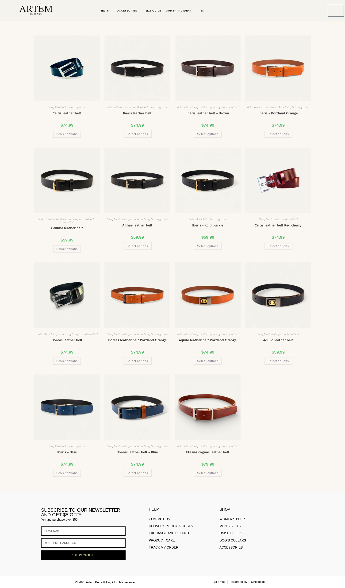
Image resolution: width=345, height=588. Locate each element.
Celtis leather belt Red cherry (278, 225)
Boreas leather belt (67, 340)
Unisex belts (70, 219)
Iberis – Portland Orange (278, 113)
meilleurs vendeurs (124, 107)
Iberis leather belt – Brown (208, 113)
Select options (67, 134)
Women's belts (87, 219)
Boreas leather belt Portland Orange (137, 340)
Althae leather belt (137, 225)
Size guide (153, 10)
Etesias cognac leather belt (207, 452)
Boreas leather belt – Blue (137, 452)
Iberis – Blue (67, 452)
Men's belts (61, 107)
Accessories (127, 10)
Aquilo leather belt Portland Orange (208, 340)
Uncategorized (77, 107)
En (202, 10)
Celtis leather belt (67, 113)
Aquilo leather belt (278, 340)
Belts (104, 10)
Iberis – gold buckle (207, 225)
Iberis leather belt (137, 113)
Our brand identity (181, 10)
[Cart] (336, 11)
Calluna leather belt (67, 228)
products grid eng (209, 107)
